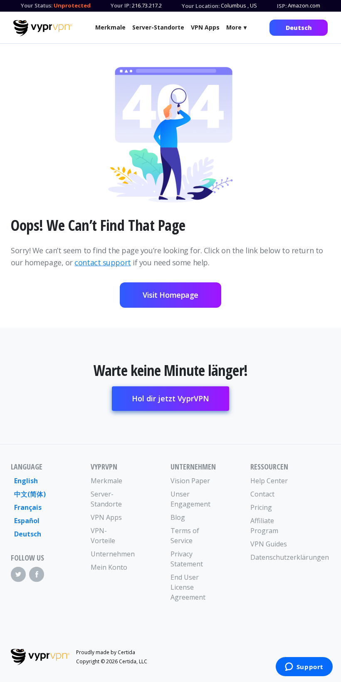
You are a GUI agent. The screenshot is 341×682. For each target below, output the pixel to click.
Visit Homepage (170, 295)
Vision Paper (190, 480)
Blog (177, 517)
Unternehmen (111, 553)
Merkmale (110, 27)
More (234, 27)
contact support (102, 262)
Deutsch (299, 28)
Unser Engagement (190, 499)
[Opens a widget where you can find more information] (304, 667)
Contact (262, 494)
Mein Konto (109, 567)
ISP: (282, 6)
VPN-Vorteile (103, 535)
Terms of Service (184, 535)
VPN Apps (205, 27)
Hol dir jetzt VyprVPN (170, 398)
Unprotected (72, 5)
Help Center (269, 480)
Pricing (261, 507)
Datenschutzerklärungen (270, 557)
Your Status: (36, 5)
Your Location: (201, 6)
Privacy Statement (186, 558)
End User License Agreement (187, 587)
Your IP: (121, 5)
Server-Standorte (158, 27)
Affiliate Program (264, 525)
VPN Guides (268, 544)
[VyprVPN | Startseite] (42, 28)
